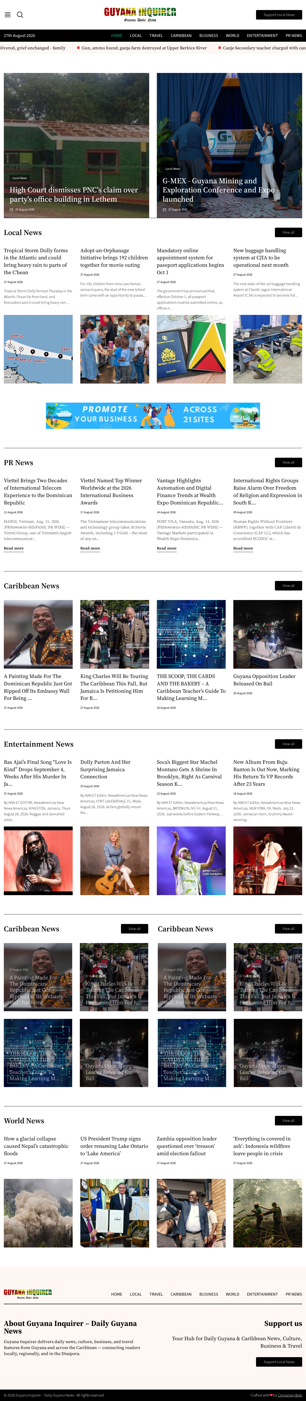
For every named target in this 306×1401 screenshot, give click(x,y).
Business (208, 36)
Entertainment (262, 36)
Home (116, 36)
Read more (14, 548)
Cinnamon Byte (290, 1395)
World (232, 36)
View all (289, 232)
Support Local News (279, 14)
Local (136, 36)
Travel (156, 36)
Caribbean (181, 36)
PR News (294, 36)
